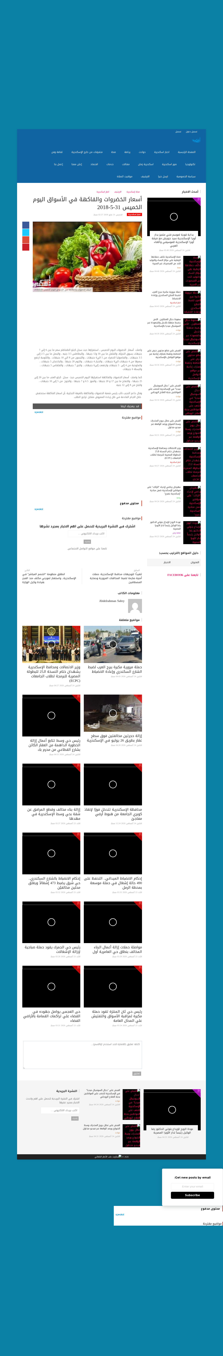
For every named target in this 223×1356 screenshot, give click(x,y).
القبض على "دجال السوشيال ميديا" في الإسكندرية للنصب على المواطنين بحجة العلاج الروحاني (164, 388)
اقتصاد (94, 164)
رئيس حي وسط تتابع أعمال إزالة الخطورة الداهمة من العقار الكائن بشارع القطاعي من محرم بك (54, 745)
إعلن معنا (77, 164)
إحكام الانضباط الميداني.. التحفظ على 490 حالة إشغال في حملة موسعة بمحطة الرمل (113, 883)
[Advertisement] (118, 64)
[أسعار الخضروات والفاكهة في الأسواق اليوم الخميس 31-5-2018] (87, 257)
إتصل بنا (59, 164)
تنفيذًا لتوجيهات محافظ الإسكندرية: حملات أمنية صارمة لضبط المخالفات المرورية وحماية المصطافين (116, 578)
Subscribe (192, 1195)
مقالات (126, 164)
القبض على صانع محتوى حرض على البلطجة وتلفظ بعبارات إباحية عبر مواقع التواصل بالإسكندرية (164, 353)
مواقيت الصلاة (125, 176)
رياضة (127, 152)
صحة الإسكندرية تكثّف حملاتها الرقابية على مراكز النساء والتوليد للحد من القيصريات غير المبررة (165, 260)
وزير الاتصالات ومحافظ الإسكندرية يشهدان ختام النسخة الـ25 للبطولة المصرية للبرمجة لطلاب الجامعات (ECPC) (53, 674)
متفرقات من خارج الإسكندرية (87, 152)
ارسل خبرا (163, 176)
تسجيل (178, 132)
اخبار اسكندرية (162, 152)
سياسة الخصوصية (186, 176)
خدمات (110, 164)
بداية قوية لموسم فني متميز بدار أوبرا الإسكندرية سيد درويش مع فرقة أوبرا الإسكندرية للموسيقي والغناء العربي (174, 240)
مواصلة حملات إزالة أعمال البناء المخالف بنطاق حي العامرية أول (117, 949)
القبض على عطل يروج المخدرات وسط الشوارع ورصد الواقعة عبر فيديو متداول (166, 423)
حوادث (143, 152)
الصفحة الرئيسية (187, 152)
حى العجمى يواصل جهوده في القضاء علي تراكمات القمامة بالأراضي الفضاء (51, 1016)
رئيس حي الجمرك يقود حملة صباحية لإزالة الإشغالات (52, 949)
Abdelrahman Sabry (112, 601)
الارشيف (145, 176)
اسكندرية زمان (146, 164)
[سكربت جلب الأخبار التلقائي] (108, 1157)
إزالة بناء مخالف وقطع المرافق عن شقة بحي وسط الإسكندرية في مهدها (53, 814)
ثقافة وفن (57, 152)
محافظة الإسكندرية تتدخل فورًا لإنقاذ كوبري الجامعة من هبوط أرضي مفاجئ (113, 814)
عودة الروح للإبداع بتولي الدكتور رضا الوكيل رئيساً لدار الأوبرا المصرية (165, 525)
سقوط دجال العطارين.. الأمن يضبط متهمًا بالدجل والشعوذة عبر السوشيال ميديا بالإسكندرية (164, 322)
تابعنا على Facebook (182, 575)
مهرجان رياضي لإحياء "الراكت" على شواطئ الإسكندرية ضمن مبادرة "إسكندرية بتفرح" (164, 490)
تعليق (136, 1074)
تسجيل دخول (192, 132)
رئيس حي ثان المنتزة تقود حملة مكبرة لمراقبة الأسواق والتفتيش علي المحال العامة (116, 1016)
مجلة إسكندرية (133, 192)
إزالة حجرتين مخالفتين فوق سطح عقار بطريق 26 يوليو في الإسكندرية (114, 738)
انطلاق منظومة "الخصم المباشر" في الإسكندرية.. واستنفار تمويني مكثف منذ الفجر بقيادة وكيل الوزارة (49, 578)
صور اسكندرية (170, 164)
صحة (114, 152)
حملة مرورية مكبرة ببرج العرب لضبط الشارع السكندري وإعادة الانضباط (115, 669)
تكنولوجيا (190, 164)
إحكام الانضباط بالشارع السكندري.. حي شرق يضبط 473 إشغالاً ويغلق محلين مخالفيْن (54, 883)
